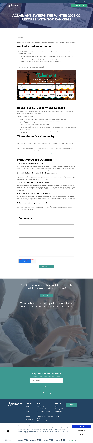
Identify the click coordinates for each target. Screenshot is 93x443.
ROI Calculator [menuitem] (29, 419)
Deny (81, 434)
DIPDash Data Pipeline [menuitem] (42, 420)
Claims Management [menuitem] (42, 414)
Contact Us (72, 405)
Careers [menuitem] (27, 411)
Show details (71, 440)
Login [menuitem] (84, 1)
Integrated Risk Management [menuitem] (44, 409)
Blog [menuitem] (68, 1)
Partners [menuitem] (28, 416)
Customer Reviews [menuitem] (30, 409)
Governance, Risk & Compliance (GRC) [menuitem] (45, 417)
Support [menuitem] (76, 1)
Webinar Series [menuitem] (58, 411)
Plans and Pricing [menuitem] (30, 422)
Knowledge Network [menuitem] (60, 409)
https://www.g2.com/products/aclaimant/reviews (57, 153)
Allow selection (81, 430)
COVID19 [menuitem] (57, 416)
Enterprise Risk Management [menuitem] (44, 411)
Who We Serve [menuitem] (40, 406)
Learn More (46, 295)
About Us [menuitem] (28, 406)
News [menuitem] (27, 414)
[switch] (38, 440)
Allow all (82, 426)
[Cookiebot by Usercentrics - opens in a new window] (9, 440)
